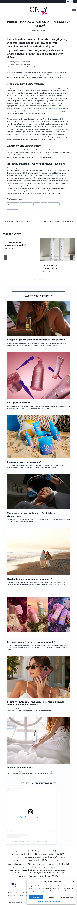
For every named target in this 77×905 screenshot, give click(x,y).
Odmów (51, 897)
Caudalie (45, 851)
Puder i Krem (54, 176)
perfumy (16, 867)
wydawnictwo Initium (47, 873)
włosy (61, 873)
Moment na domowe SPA (20, 767)
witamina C (31, 873)
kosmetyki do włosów (33, 857)
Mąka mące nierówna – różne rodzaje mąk (58, 219)
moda (40, 860)
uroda (23, 873)
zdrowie (50, 876)
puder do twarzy (53, 204)
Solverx (56, 870)
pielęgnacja (37, 867)
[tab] (34, 279)
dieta (61, 851)
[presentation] (57, 249)
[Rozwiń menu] (74, 10)
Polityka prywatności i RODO (57, 901)
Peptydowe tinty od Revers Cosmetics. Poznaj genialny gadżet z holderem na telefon (35, 703)
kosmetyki (58, 854)
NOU (62, 861)
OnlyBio (63, 864)
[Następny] (71, 257)
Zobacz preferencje (67, 897)
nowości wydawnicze (37, 864)
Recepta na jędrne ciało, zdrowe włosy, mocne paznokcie (37, 339)
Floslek (30, 854)
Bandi (32, 851)
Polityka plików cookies (43, 901)
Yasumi (25, 876)
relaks (42, 870)
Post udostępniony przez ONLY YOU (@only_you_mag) (30, 841)
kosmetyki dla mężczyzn (17, 857)
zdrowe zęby (38, 876)
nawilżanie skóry (53, 861)
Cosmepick (53, 851)
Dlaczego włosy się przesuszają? (24, 461)
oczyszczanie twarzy (51, 864)
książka (63, 857)
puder (44, 204)
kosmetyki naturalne (50, 857)
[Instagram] (71, 1)
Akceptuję (36, 897)
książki (14, 861)
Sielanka (49, 870)
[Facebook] (68, 1)
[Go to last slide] (5, 257)
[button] (73, 881)
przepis (36, 870)
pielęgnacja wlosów (21, 869)
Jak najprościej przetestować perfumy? (17, 219)
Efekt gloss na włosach (19, 402)
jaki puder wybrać (26, 204)
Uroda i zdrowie (38, 18)
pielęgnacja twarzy (57, 867)
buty (39, 851)
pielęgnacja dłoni (47, 867)
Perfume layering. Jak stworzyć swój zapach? (31, 642)
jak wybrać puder (13, 204)
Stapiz (63, 870)
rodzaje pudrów (13, 208)
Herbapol (41, 854)
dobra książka (17, 854)
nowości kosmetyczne (19, 864)
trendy (16, 873)
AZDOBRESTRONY (23, 895)
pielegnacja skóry (26, 867)
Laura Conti (22, 860)
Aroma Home (24, 851)
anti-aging (15, 851)
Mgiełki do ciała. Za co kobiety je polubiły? (29, 578)
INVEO (48, 854)
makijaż (36, 204)
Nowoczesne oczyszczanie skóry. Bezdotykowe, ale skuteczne (31, 514)
